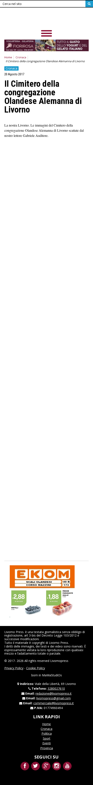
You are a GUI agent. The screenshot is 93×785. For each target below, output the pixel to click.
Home (8, 57)
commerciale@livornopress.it (53, 703)
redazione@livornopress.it (53, 693)
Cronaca (21, 57)
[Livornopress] (46, 19)
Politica (47, 733)
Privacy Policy (13, 668)
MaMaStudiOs (52, 675)
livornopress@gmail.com (53, 698)
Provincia (46, 748)
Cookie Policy (35, 668)
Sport (46, 738)
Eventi (46, 743)
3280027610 (56, 688)
